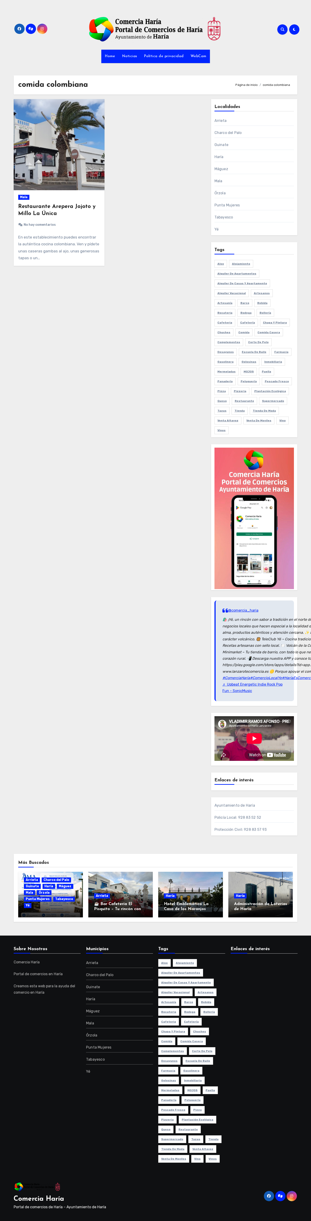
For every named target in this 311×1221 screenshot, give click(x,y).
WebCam (198, 56)
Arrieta (220, 120)
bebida (262, 303)
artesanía (224, 303)
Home (110, 56)
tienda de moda (264, 410)
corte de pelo (258, 342)
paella (266, 371)
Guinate (221, 145)
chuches (223, 332)
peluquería (249, 381)
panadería (225, 381)
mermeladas (226, 371)
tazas (222, 410)
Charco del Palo (228, 133)
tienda (240, 410)
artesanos (262, 293)
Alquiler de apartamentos (236, 273)
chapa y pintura (275, 322)
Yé (216, 229)
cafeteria (224, 322)
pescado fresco (277, 381)
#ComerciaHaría (236, 678)
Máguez (221, 169)
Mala (24, 197)
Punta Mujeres (227, 205)
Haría (219, 157)
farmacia (281, 352)
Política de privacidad (164, 56)
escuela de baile (254, 352)
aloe (220, 263)
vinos (221, 430)
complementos (228, 342)
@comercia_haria (243, 610)
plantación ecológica (270, 391)
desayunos (225, 352)
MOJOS (249, 371)
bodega (246, 312)
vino (282, 420)
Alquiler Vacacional (231, 293)
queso (222, 401)
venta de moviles (258, 420)
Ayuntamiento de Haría (234, 805)
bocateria (224, 312)
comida (244, 332)
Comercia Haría (39, 1199)
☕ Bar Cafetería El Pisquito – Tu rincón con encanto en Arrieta (117, 909)
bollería (265, 312)
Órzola (220, 193)
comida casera (268, 332)
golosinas (249, 361)
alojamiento (241, 263)
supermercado (273, 401)
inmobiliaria (273, 361)
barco (244, 303)
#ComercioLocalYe (266, 678)
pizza (221, 391)
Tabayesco (223, 217)
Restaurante (244, 401)
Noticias (129, 56)
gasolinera (225, 361)
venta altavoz (227, 420)
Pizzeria (240, 391)
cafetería (247, 322)
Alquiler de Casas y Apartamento (242, 283)
